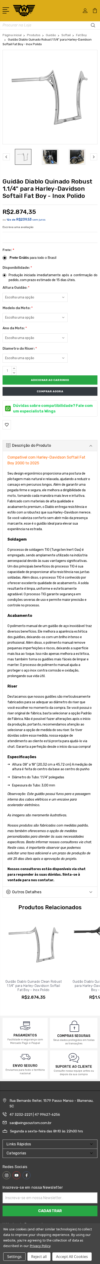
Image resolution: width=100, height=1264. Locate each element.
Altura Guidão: (16, 287)
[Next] (93, 156)
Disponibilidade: (17, 268)
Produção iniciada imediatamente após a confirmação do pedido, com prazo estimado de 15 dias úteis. (53, 277)
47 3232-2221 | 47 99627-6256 (35, 1114)
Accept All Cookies (72, 1256)
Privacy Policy (40, 1246)
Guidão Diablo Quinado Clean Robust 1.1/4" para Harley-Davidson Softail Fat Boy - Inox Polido (33, 986)
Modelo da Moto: (18, 308)
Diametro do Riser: (20, 348)
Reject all (39, 1256)
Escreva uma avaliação (18, 227)
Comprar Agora (50, 391)
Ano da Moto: (15, 328)
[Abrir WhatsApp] (12, 1252)
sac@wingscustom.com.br (30, 1123)
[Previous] (6, 156)
